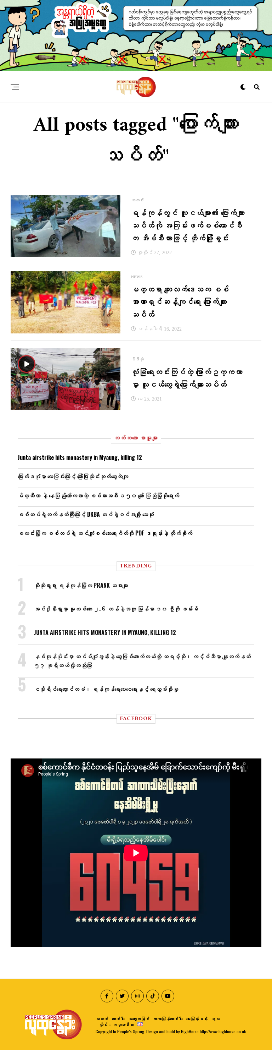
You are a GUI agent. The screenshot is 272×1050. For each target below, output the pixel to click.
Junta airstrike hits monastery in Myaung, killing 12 (80, 457)
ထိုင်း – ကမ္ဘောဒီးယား (116, 1024)
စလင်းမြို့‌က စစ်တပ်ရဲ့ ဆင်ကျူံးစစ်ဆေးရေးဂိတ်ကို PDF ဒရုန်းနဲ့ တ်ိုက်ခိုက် (105, 533)
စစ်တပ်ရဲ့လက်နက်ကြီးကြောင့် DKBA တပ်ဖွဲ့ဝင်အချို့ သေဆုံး (86, 514)
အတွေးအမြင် (138, 1019)
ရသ (215, 1019)
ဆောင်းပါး (118, 1019)
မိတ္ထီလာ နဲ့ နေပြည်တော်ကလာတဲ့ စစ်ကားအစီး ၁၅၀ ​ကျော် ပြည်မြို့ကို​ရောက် (98, 495)
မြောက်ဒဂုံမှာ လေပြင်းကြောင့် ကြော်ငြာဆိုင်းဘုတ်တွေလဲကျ (73, 476)
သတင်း (102, 1019)
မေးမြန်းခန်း (197, 1019)
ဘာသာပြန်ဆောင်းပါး (168, 1019)
